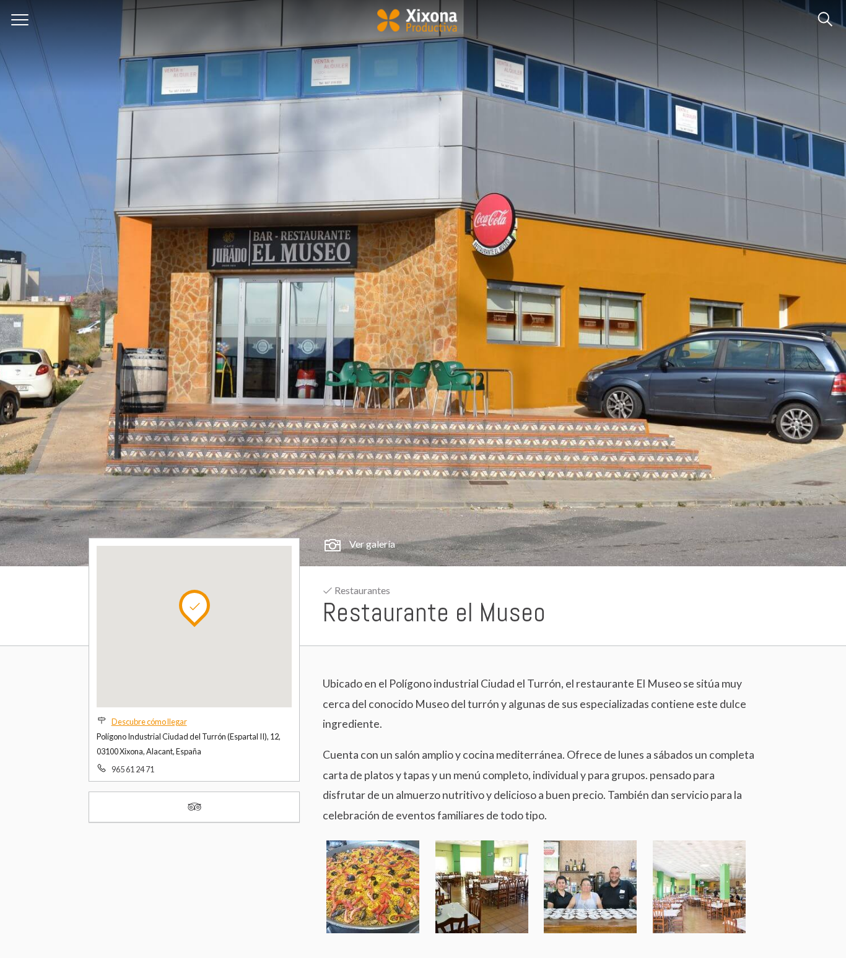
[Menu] (20, 20)
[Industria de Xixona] (416, 17)
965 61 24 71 (132, 769)
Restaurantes (361, 590)
